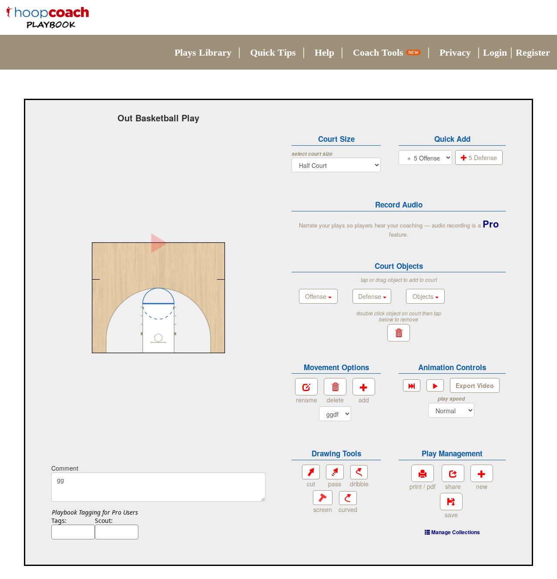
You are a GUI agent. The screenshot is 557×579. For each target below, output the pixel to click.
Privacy (455, 52)
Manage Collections (455, 532)
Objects (424, 296)
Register (533, 52)
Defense (370, 296)
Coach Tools (386, 52)
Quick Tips (273, 52)
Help (324, 52)
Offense (316, 296)
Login (495, 52)
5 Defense (482, 157)
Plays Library (203, 52)
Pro (491, 224)
